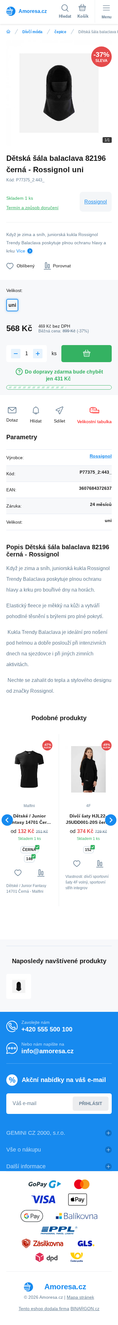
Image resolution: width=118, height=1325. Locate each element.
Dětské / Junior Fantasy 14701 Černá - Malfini (29, 819)
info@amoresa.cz (47, 1051)
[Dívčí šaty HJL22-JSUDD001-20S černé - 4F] (88, 769)
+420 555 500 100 (46, 1029)
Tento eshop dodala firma (44, 1308)
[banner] (32, 11)
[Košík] (82, 12)
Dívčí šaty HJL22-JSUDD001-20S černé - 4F (88, 819)
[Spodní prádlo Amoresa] (8, 32)
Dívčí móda (32, 32)
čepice (60, 32)
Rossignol (95, 201)
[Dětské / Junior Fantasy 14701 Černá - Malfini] (29, 769)
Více (20, 250)
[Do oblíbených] (17, 873)
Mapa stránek (80, 1297)
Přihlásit (90, 1103)
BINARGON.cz (84, 1308)
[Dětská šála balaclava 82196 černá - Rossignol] (18, 986)
